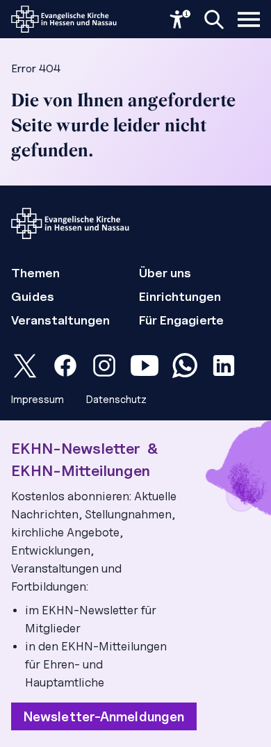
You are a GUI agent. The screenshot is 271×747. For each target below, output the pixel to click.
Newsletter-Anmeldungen (104, 716)
